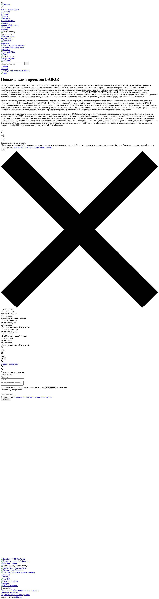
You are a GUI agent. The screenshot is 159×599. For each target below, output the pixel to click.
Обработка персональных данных (15, 595)
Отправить (6, 399)
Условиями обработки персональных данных (33, 397)
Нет (3, 359)
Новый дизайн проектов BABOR (15, 71)
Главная (4, 66)
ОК (3, 150)
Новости (4, 16)
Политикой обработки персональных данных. (33, 147)
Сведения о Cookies (9, 592)
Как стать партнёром (10, 9)
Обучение (5, 14)
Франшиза (5, 12)
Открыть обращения (9, 364)
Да (3, 356)
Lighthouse (17, 597)
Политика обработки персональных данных (19, 590)
